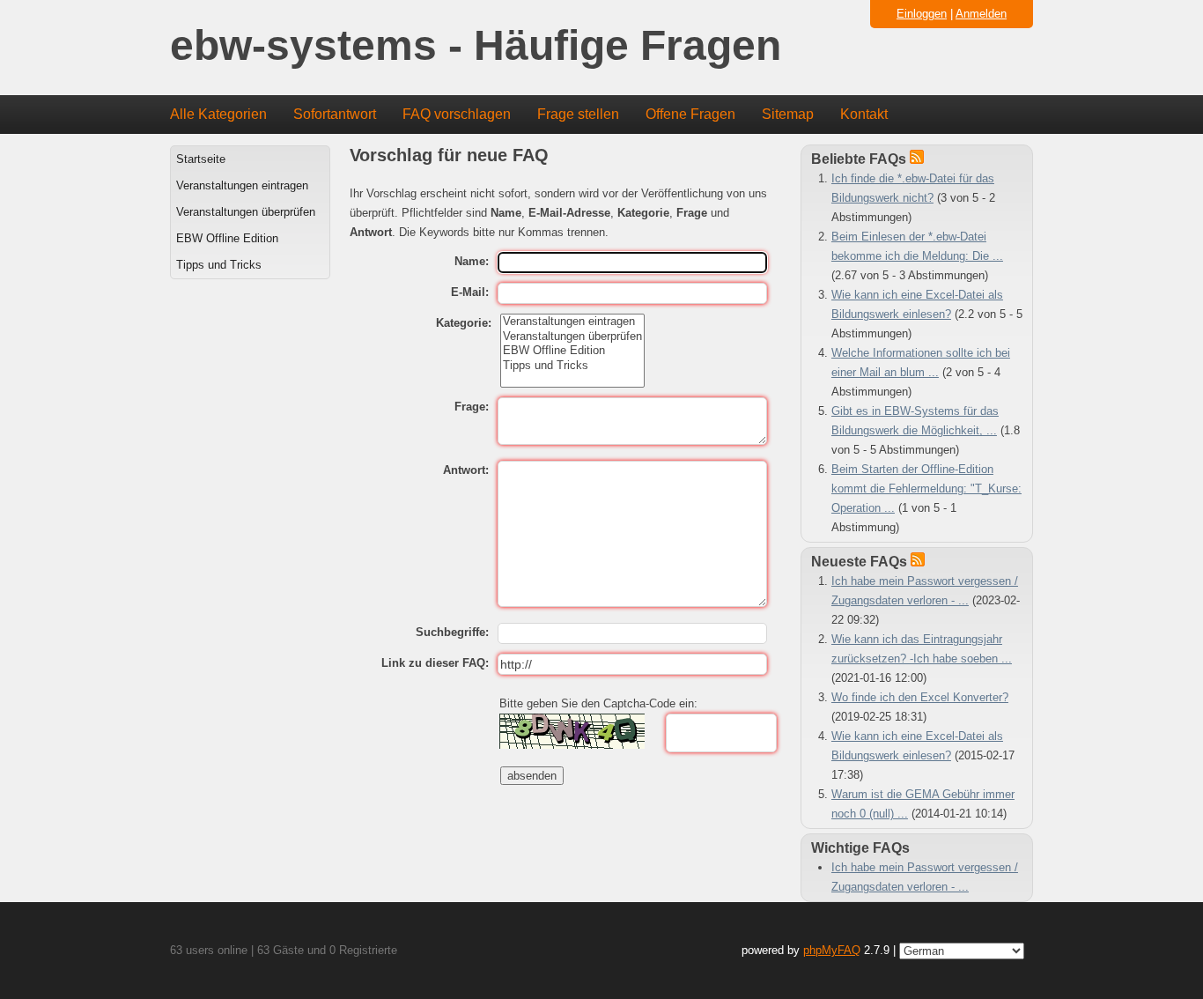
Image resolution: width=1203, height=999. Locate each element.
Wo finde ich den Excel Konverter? (919, 697)
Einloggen (922, 13)
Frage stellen (578, 114)
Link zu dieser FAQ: (435, 663)
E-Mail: (470, 292)
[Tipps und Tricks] (572, 366)
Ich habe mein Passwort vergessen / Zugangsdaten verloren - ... (924, 877)
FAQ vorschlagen (456, 114)
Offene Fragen (690, 114)
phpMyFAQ (831, 950)
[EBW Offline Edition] (572, 351)
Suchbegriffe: (452, 632)
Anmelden (981, 13)
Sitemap (788, 114)
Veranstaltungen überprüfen (245, 211)
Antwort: (466, 470)
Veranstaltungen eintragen (242, 185)
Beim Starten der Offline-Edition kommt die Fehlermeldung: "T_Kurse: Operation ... (926, 488)
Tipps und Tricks (219, 264)
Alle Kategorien (218, 114)
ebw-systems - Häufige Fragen (475, 46)
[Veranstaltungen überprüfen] (572, 336)
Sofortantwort (334, 114)
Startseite (200, 159)
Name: (471, 261)
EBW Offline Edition (227, 238)
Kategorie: (463, 322)
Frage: (471, 406)
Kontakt (864, 114)
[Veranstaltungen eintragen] (572, 321)
